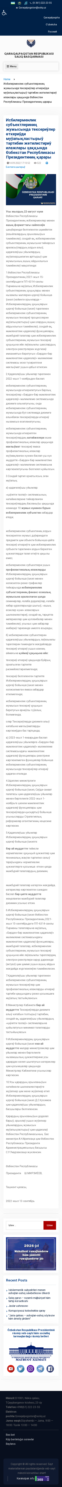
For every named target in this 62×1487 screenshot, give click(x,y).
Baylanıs (11, 1443)
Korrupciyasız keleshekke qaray (26, 1310)
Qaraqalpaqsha (52, 17)
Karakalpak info (25, 1478)
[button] (4, 12)
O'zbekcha (51, 24)
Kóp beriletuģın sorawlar (20, 1439)
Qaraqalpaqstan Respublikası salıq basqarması (29, 55)
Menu (13, 66)
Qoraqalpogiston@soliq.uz (32, 7)
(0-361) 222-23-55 (42, 2)
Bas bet (10, 1434)
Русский (52, 31)
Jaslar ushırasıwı (18, 1305)
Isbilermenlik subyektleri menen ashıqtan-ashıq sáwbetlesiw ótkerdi (29, 1291)
